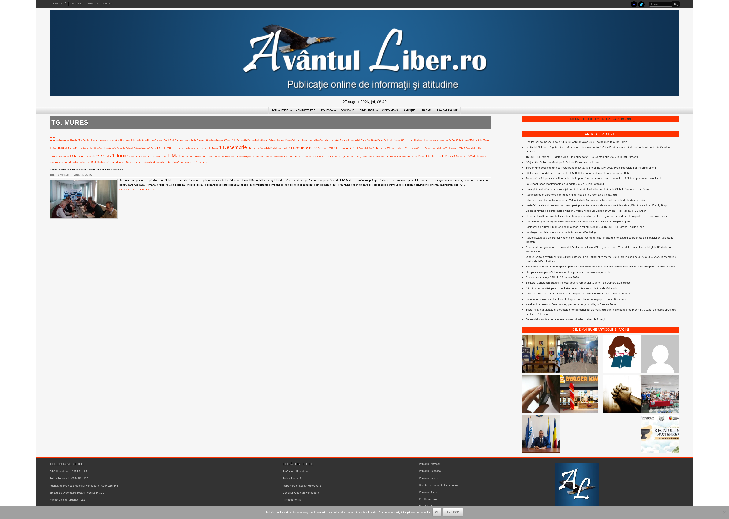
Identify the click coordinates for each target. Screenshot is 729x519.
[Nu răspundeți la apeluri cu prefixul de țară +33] (541, 394)
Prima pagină (59, 3)
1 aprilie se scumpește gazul (196, 148)
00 (53, 139)
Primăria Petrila (292, 499)
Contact (107, 3)
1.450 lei (268, 156)
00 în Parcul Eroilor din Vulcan (386, 140)
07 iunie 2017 (392, 156)
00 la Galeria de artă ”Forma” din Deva (224, 140)
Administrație (305, 110)
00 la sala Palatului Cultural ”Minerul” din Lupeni (281, 140)
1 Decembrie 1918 (303, 148)
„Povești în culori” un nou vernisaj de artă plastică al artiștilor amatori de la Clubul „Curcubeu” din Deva (587, 189)
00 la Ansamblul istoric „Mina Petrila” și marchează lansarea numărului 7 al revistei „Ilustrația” (98, 140)
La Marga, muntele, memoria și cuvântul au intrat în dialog (561, 232)
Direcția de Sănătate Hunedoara (438, 485)
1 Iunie (120, 156)
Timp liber (367, 110)
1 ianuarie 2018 (93, 156)
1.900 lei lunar (309, 156)
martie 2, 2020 (82, 175)
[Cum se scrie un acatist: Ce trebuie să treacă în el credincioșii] (622, 394)
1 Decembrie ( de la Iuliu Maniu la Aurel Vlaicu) (269, 148)
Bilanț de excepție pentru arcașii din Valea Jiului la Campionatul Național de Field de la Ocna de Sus (585, 199)
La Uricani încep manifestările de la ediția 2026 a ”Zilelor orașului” (565, 183)
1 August (214, 148)
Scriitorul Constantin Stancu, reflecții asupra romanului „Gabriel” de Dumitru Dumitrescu (578, 282)
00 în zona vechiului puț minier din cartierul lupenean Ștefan (428, 140)
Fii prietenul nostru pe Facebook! (600, 119)
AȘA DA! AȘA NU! (447, 110)
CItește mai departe (135, 189)
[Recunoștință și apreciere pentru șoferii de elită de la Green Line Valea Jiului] (579, 354)
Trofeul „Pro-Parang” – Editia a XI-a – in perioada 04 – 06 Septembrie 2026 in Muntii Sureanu (582, 156)
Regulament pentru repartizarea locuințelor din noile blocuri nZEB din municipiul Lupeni (578, 221)
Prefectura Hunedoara (296, 471)
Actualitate (279, 110)
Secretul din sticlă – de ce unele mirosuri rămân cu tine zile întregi (565, 319)
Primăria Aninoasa (430, 470)
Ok (437, 512)
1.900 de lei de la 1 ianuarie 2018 (288, 156)
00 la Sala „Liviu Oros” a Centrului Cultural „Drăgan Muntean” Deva (125, 148)
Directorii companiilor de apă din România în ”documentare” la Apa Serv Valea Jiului (86, 169)
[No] (724, 512)
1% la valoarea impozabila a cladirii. (247, 156)
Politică (327, 110)
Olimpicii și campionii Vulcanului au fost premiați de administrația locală (568, 272)
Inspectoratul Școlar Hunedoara (302, 485)
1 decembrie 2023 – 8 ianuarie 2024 (446, 148)
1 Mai (173, 156)
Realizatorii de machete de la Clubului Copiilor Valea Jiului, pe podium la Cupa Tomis (576, 141)
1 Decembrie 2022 (365, 148)
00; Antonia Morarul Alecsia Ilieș (79, 148)
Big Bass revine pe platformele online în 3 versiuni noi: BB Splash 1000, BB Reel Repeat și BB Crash (586, 210)
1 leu (164, 156)
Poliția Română (292, 478)
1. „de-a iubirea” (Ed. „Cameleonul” (356, 156)
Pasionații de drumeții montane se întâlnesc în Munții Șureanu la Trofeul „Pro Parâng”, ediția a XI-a (585, 226)
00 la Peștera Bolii (250, 140)
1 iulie (107, 156)
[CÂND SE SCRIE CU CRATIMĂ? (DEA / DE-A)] (622, 354)
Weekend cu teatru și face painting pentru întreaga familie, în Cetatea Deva (571, 304)
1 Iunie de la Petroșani (151, 156)
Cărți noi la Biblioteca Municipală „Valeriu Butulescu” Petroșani (563, 162)
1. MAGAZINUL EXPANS (328, 156)
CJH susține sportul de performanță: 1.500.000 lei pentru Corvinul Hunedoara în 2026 (577, 172)
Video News (390, 110)
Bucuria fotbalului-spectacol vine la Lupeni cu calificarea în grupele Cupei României (576, 299)
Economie (347, 110)
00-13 (60, 148)
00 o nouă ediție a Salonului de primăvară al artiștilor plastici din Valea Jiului (337, 140)
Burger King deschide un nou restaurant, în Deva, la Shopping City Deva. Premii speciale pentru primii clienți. (591, 167)
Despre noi (76, 3)
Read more (453, 512)
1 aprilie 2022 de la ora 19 (171, 148)
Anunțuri (410, 110)
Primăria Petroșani (430, 463)
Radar (426, 110)
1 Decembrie (233, 147)
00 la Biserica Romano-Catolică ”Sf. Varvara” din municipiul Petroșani (173, 140)
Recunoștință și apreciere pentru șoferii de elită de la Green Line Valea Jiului (571, 194)
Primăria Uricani (428, 492)
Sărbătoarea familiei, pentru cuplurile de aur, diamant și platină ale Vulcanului (572, 288)
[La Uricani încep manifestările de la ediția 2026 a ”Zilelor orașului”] (541, 434)
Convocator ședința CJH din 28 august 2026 (552, 277)
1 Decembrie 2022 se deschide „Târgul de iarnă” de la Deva (402, 148)
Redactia (92, 3)
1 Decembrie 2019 (345, 148)
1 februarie (76, 156)
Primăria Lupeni (428, 478)
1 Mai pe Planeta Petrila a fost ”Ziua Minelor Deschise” (205, 156)
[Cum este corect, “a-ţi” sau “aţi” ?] (660, 354)
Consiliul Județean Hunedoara (301, 492)
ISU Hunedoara (428, 499)
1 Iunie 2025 (134, 156)
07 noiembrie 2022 (407, 156)
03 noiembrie (379, 156)
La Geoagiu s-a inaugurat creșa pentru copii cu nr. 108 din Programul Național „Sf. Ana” (578, 293)
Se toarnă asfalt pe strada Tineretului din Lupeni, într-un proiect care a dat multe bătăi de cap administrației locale (594, 178)
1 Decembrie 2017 (324, 148)
